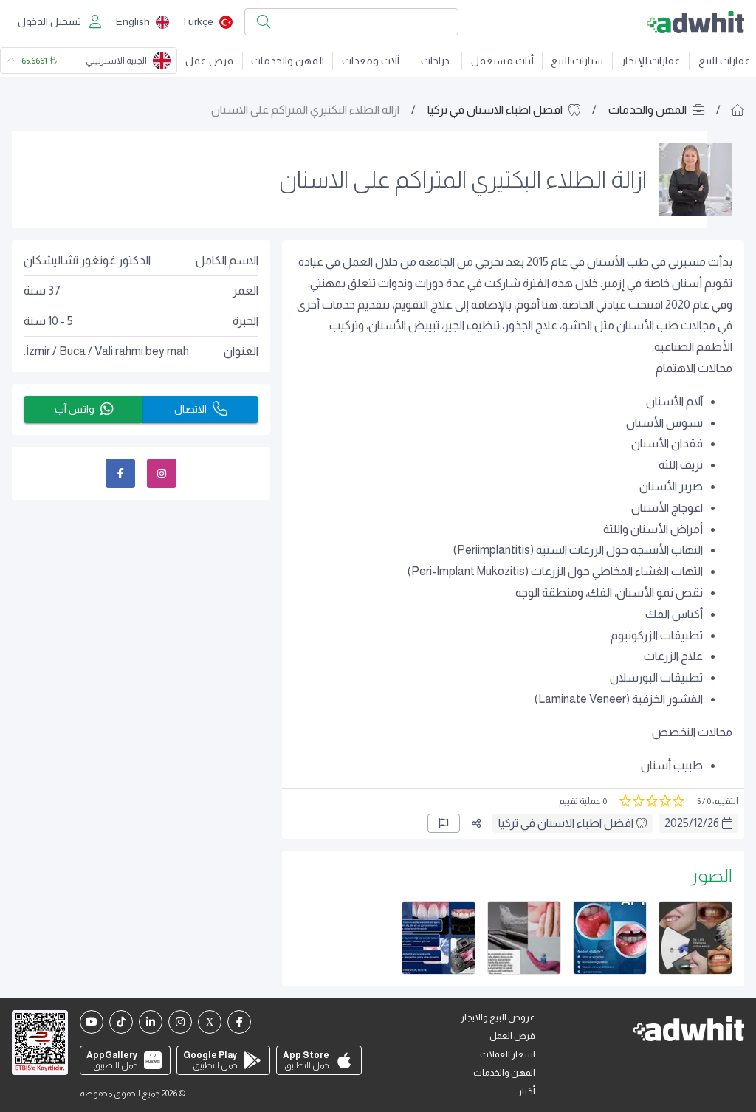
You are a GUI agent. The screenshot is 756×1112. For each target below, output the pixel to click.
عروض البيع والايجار (498, 1017)
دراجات (435, 60)
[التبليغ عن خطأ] (443, 823)
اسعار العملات (507, 1054)
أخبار (526, 1091)
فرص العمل (512, 1036)
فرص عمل (209, 60)
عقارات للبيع (724, 60)
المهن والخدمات (287, 60)
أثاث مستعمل (502, 60)
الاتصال (190, 409)
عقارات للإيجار (651, 60)
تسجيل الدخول (49, 21)
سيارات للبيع (577, 60)
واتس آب (74, 409)
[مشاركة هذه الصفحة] (476, 823)
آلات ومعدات (370, 60)
